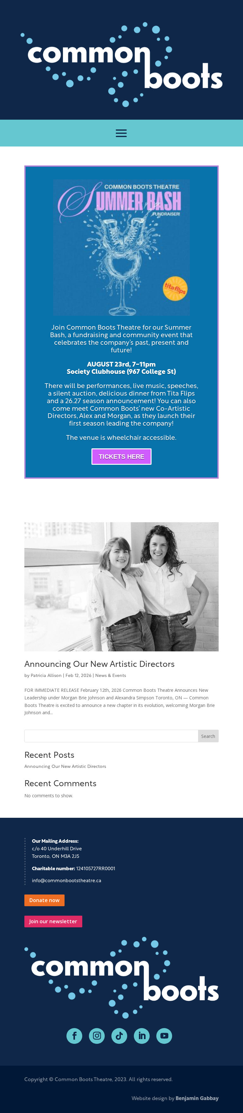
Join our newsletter (53, 921)
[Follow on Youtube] (164, 1036)
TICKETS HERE (121, 456)
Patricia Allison (46, 675)
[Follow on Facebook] (74, 1036)
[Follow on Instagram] (97, 1036)
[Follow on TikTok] (119, 1036)
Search (208, 736)
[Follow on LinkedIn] (142, 1036)
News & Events (110, 675)
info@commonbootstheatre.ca (66, 881)
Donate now (44, 900)
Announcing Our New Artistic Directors (99, 665)
